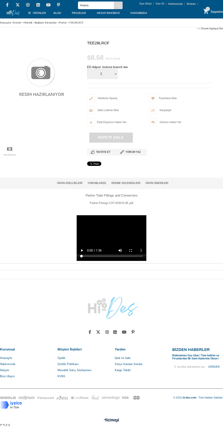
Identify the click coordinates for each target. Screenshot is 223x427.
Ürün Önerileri (156, 183)
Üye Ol (160, 4)
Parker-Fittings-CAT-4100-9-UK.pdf (111, 203)
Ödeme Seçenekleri (125, 183)
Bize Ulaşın (7, 376)
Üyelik (61, 358)
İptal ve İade (122, 358)
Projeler (79, 13)
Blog (57, 13)
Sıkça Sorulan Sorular (128, 364)
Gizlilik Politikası (68, 364)
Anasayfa (6, 358)
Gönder (214, 366)
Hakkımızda (175, 4)
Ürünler (39, 13)
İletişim (191, 4)
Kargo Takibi (122, 370)
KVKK (61, 376)
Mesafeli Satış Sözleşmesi (74, 370)
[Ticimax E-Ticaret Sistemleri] (111, 420)
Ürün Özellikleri (69, 183)
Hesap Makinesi (108, 13)
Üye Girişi (145, 4)
